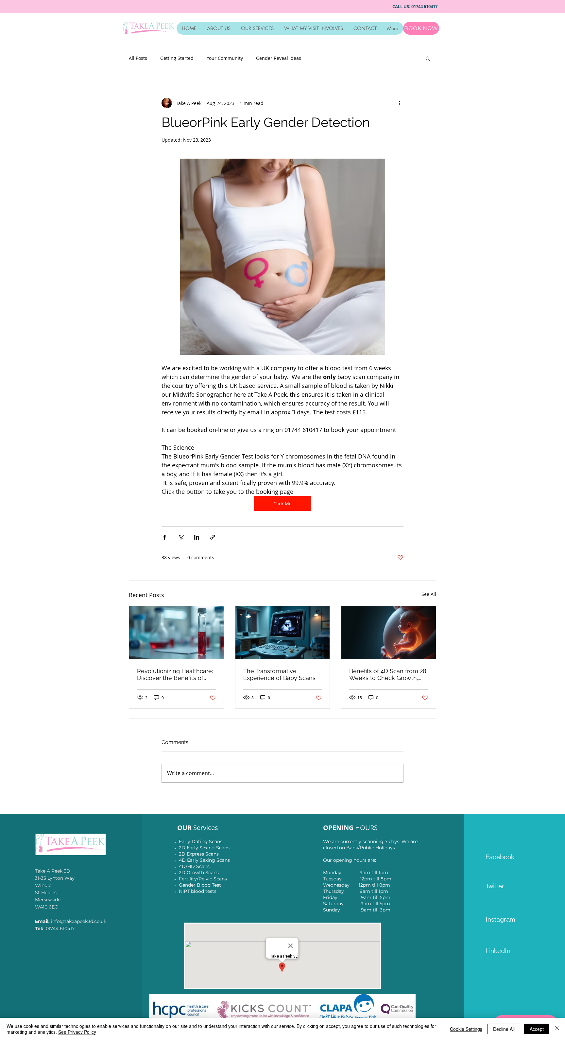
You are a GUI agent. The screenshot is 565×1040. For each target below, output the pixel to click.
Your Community (225, 58)
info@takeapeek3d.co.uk (78, 921)
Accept (537, 1029)
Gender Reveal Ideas (278, 58)
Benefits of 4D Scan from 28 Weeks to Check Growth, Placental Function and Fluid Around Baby (387, 674)
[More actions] (399, 103)
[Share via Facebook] (165, 537)
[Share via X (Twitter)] (181, 537)
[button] (428, 58)
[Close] (557, 1029)
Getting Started (177, 58)
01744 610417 (425, 6)
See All (428, 594)
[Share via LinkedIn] (197, 537)
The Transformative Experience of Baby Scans (279, 674)
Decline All (504, 1029)
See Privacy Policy (77, 1032)
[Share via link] (213, 537)
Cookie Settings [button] (466, 1029)
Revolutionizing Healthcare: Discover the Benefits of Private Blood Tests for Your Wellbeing (175, 674)
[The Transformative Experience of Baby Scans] (282, 632)
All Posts (138, 58)
